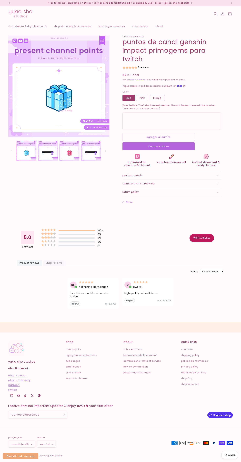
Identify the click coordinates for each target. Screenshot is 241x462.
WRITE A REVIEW (201, 238)
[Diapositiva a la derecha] (105, 150)
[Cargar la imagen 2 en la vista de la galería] (48, 151)
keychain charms (76, 378)
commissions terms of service (142, 360)
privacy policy (189, 366)
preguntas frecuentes (137, 372)
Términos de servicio (193, 372)
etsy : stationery (19, 380)
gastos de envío (136, 79)
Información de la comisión (140, 355)
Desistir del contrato (20, 456)
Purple (157, 98)
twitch (12, 389)
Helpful (75, 303)
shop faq (186, 378)
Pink (142, 98)
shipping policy (190, 355)
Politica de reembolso (194, 360)
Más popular (73, 349)
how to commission (135, 366)
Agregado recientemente (81, 355)
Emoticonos (73, 366)
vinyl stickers (74, 372)
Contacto (187, 349)
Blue (128, 98)
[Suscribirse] (63, 415)
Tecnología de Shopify (51, 455)
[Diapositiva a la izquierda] (11, 150)
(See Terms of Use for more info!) (168, 107)
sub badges (73, 360)
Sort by (194, 271)
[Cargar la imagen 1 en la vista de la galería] (26, 151)
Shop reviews (54, 262)
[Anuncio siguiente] (231, 3)
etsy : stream (17, 375)
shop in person (190, 384)
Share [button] (129, 202)
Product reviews (29, 262)
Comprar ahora (158, 146)
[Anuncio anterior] (9, 3)
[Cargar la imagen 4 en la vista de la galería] (91, 151)
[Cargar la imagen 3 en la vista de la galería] (69, 151)
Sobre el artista (132, 349)
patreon (14, 385)
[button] (29, 26)
